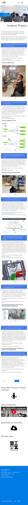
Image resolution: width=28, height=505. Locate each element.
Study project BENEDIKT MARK (8, 62)
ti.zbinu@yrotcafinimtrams (7, 477)
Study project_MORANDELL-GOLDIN (9, 120)
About (19, 501)
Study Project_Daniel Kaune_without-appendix (11, 172)
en (18, 2)
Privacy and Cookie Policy (7, 501)
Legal (15, 501)
